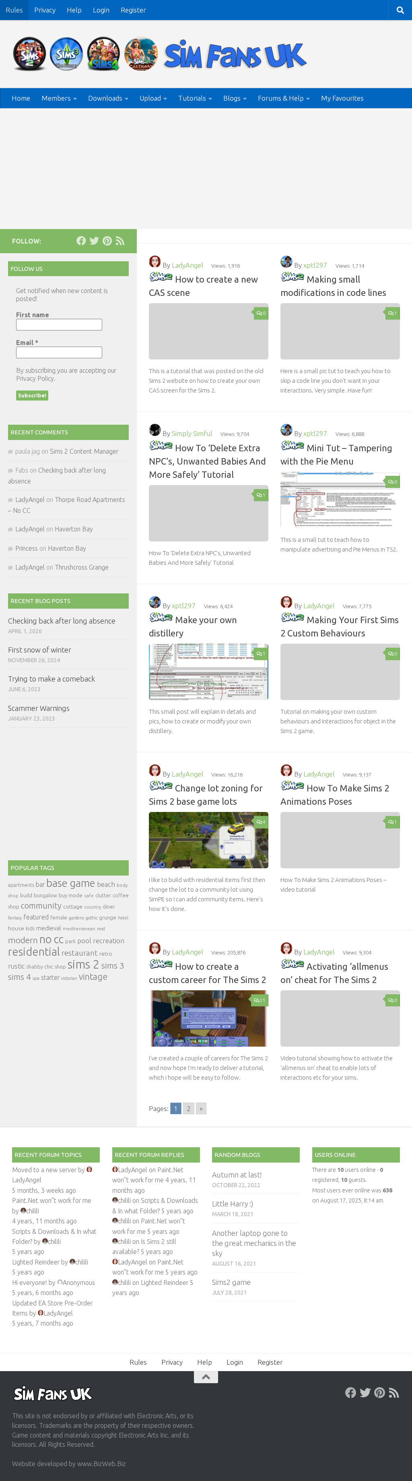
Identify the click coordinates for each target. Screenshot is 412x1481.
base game (70, 883)
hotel (123, 917)
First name (32, 314)
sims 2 (84, 964)
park (70, 941)
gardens (76, 917)
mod (101, 928)
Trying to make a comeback (51, 679)
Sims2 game (231, 1282)
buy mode (70, 895)
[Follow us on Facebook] (81, 241)
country (92, 906)
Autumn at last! (237, 1175)
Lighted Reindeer (36, 1262)
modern (23, 940)
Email (27, 342)
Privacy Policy (35, 378)
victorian (69, 978)
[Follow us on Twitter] (94, 241)
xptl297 (315, 265)
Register (133, 10)
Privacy (45, 10)
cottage (72, 906)
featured (36, 917)
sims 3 (112, 965)
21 (263, 1000)
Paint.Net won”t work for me (51, 1200)
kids (30, 928)
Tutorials (192, 98)
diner (109, 906)
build (26, 895)
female (58, 917)
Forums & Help (281, 98)
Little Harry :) (232, 1204)
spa (36, 978)
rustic (16, 966)
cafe (89, 895)
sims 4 (19, 976)
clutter (103, 895)
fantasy (15, 917)
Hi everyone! (29, 1282)
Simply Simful (192, 433)
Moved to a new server (44, 1169)
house (16, 928)
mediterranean (79, 928)
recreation (108, 940)
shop (60, 966)
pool (84, 940)
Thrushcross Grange (82, 567)
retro (105, 953)
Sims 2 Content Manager (84, 451)
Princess (26, 548)
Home (21, 98)
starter (50, 977)
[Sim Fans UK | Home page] (161, 54)
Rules (14, 10)
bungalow (45, 895)
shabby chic (40, 966)
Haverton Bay (74, 529)
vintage (93, 976)
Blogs (232, 98)
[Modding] (161, 279)
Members (56, 98)
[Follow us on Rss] (120, 241)
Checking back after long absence (61, 621)
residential (34, 951)
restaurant (80, 953)
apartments (21, 885)
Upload (150, 98)
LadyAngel (187, 265)
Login (101, 10)
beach (106, 884)
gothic (91, 917)
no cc (51, 939)
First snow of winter (39, 650)
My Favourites (342, 98)
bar (40, 884)
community (41, 905)
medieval (48, 928)
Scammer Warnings (39, 708)
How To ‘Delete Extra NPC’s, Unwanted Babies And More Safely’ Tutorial (207, 461)
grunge (107, 918)
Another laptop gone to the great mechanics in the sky (254, 1243)
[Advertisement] (206, 168)
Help (74, 10)
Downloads (105, 98)
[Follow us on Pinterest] (107, 241)
